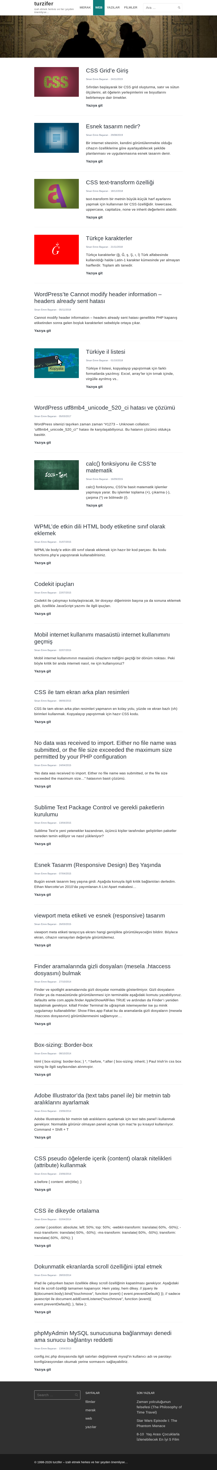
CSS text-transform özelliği (120, 182)
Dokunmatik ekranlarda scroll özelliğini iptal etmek (98, 1266)
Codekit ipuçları (54, 584)
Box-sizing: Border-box (63, 1045)
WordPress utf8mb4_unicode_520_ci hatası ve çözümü (104, 407)
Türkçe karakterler (109, 238)
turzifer (43, 4)
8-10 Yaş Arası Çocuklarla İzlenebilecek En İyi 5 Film (158, 1436)
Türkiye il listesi (105, 351)
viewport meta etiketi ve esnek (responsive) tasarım (99, 915)
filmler (90, 1402)
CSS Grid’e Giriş (107, 70)
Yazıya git (94, 105)
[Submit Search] (179, 7)
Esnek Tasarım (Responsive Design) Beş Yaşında (97, 865)
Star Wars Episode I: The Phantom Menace (157, 1423)
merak (90, 1410)
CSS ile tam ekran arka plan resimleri (81, 692)
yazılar (90, 1427)
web (88, 1418)
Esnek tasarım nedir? (113, 126)
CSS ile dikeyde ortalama (66, 1210)
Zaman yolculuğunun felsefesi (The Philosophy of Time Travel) (159, 1407)
